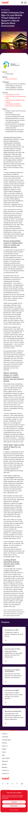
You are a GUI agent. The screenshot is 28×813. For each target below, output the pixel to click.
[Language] (22, 3)
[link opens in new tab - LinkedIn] (7, 784)
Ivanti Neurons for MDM (12, 104)
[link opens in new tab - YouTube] (22, 784)
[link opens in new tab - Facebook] (16, 784)
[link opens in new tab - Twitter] (3, 784)
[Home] (5, 2)
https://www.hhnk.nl (11, 79)
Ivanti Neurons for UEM (12, 94)
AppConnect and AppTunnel (13, 106)
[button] (25, 2)
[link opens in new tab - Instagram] (12, 784)
